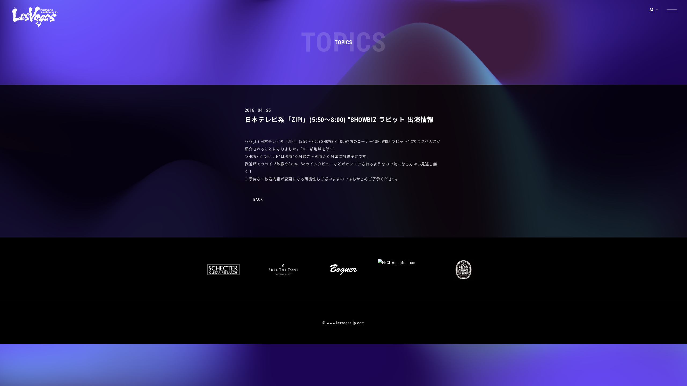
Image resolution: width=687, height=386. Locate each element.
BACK (257, 199)
